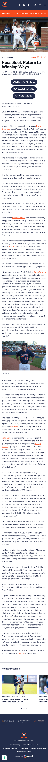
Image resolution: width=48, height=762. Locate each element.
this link (21, 653)
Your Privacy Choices (38, 748)
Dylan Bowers (40, 272)
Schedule (34, 13)
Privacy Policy (15, 745)
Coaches (24, 13)
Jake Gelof (14, 426)
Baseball (6, 696)
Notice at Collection (24, 752)
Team (16, 13)
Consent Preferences (30, 745)
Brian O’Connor (18, 218)
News (43, 13)
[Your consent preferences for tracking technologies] (4, 757)
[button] (21, 708)
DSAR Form (24, 748)
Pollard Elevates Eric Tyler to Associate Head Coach (15, 700)
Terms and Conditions (9, 748)
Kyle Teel (13, 246)
